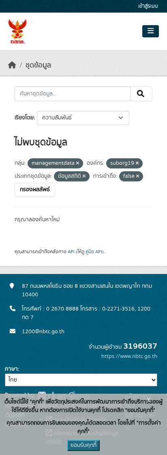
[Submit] (141, 93)
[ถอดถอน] (77, 163)
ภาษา (11, 369)
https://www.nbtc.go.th (129, 356)
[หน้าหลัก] (12, 65)
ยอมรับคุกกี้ (83, 445)
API (71, 251)
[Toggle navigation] (150, 31)
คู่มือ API (94, 251)
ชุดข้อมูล (38, 65)
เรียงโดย (24, 118)
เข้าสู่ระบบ (148, 6)
